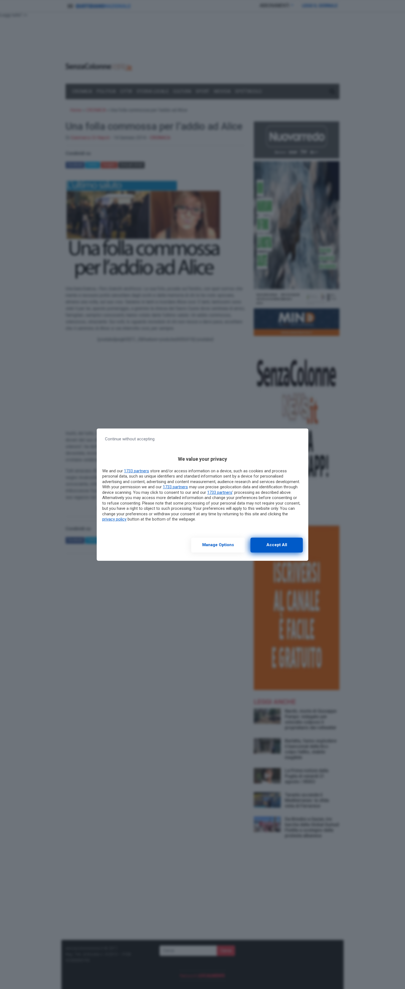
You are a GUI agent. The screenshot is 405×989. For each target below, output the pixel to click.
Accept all (276, 544)
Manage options (218, 544)
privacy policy (114, 519)
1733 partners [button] (136, 470)
